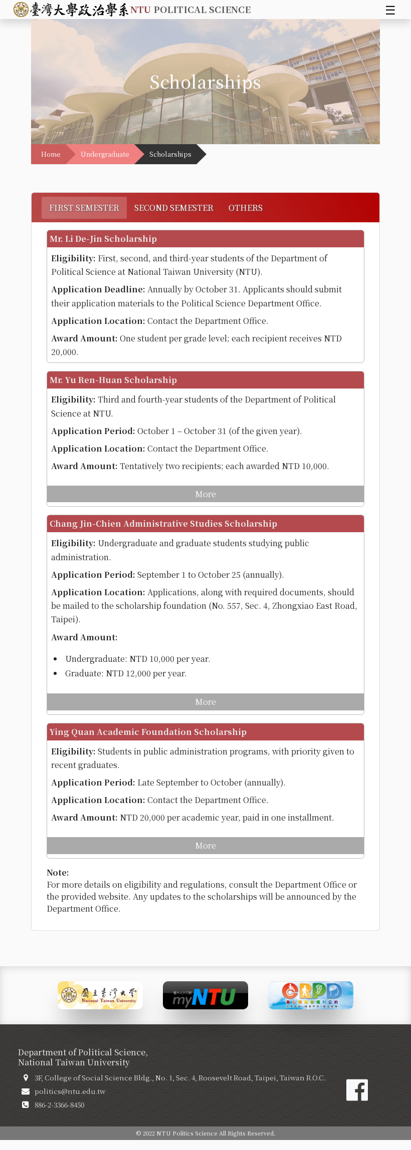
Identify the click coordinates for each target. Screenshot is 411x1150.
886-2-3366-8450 (59, 1104)
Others (246, 207)
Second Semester (174, 207)
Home (51, 154)
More (205, 494)
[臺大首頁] (100, 994)
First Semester (84, 207)
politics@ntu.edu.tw (70, 1091)
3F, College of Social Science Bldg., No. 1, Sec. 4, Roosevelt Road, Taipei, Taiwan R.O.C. (180, 1077)
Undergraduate (105, 154)
